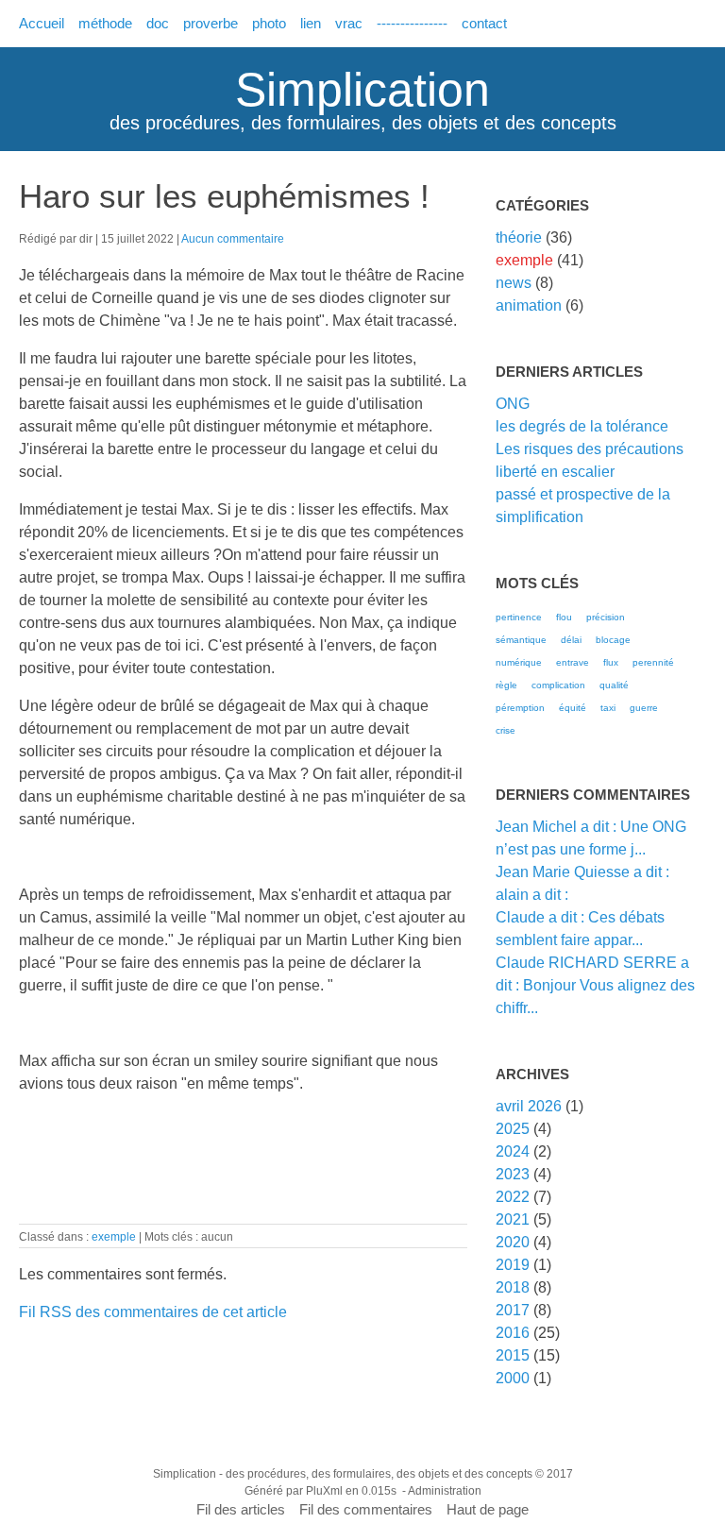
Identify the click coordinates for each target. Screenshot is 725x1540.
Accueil (41, 23)
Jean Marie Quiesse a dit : (582, 872)
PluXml (324, 1491)
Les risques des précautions (589, 449)
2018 (513, 1287)
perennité (653, 662)
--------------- (412, 23)
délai (571, 640)
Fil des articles (240, 1509)
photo (269, 23)
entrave (572, 662)
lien (310, 23)
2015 (513, 1355)
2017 (513, 1310)
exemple (114, 1236)
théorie (519, 237)
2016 (513, 1333)
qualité (614, 685)
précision (605, 617)
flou (564, 617)
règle (506, 685)
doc (157, 23)
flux (610, 662)
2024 (513, 1151)
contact (484, 23)
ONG (513, 404)
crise (505, 730)
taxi (607, 707)
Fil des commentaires (365, 1509)
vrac (348, 23)
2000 (513, 1378)
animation (529, 305)
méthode (105, 23)
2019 (513, 1265)
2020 (513, 1242)
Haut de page (488, 1509)
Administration (444, 1491)
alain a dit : (532, 895)
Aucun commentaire (232, 238)
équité (572, 707)
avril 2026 (529, 1106)
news (513, 283)
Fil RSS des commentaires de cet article (153, 1312)
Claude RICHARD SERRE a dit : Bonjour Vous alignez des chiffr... (595, 985)
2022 (513, 1197)
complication (558, 685)
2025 (513, 1129)
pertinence (519, 617)
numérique (519, 662)
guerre (644, 707)
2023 (513, 1174)
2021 (513, 1219)
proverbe (210, 23)
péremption (520, 707)
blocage (613, 640)
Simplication (362, 89)
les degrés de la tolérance (582, 426)
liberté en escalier (555, 472)
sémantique (521, 640)
